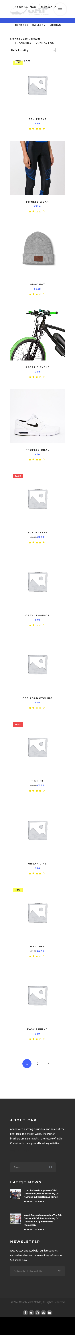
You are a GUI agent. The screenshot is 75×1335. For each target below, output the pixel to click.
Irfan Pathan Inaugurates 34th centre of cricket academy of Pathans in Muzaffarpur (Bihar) (41, 1193)
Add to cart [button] (60, 62)
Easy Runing (37, 1029)
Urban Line (37, 863)
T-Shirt (37, 780)
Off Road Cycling (37, 698)
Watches (37, 946)
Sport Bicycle (37, 367)
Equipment (37, 119)
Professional (37, 450)
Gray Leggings (37, 615)
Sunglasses (37, 532)
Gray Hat (37, 284)
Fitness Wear (37, 201)
